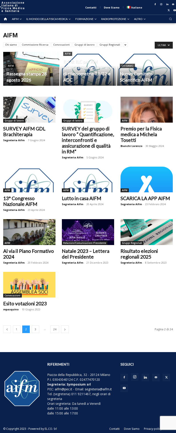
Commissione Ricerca (35, 44)
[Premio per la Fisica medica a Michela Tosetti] (147, 110)
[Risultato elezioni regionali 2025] (147, 232)
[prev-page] (7, 329)
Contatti (114, 429)
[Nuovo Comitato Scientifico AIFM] (145, 69)
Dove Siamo (132, 429)
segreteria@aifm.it (98, 389)
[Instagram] (161, 4)
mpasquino (11, 309)
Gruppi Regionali (109, 44)
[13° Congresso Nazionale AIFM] (29, 180)
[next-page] (65, 329)
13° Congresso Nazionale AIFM (20, 201)
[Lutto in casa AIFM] (88, 180)
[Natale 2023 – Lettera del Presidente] (88, 232)
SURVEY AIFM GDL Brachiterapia (24, 131)
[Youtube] (124, 388)
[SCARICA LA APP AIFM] (147, 180)
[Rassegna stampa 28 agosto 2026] (31, 69)
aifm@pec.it (63, 389)
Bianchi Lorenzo (131, 146)
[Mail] (173, 4)
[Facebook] (155, 4)
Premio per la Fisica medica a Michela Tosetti (141, 134)
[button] (170, 19)
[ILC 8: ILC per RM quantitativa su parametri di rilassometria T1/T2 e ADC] (88, 69)
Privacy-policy (153, 429)
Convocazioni (61, 44)
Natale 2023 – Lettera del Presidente (85, 253)
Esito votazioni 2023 (25, 303)
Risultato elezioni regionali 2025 (139, 253)
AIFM (11, 66)
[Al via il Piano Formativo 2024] (29, 232)
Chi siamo (11, 44)
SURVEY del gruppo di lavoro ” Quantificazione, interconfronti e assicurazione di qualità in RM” (88, 140)
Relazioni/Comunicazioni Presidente (84, 243)
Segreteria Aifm (14, 140)
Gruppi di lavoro (84, 44)
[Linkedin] (167, 4)
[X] (168, 10)
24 (54, 329)
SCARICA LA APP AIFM (145, 198)
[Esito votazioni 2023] (29, 285)
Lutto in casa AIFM (81, 198)
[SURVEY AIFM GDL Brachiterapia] (29, 110)
